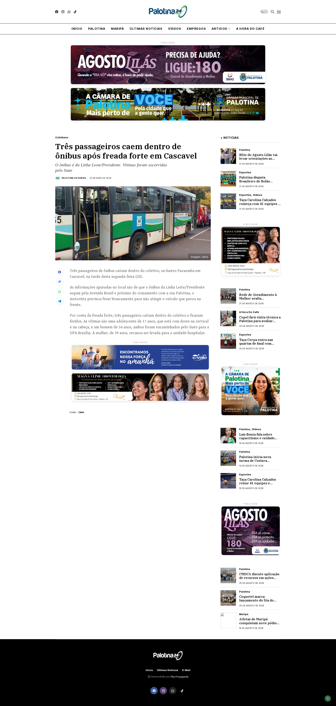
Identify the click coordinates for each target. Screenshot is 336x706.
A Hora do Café (249, 312)
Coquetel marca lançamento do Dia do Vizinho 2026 (256, 600)
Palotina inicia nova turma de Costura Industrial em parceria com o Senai (257, 462)
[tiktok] (75, 11)
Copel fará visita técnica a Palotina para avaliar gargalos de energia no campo (260, 322)
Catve (81, 412)
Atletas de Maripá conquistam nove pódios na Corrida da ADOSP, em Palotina (259, 624)
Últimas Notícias (167, 670)
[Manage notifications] (328, 698)
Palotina (244, 149)
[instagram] (62, 11)
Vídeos (257, 194)
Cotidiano (61, 137)
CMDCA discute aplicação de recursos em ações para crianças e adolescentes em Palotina (259, 579)
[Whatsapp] (69, 11)
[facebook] (56, 11)
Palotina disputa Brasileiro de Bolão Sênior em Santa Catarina (259, 181)
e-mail (186, 670)
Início (149, 670)
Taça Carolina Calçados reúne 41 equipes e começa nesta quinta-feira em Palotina (257, 485)
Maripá (243, 614)
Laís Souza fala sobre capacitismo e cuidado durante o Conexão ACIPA (259, 438)
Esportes (245, 172)
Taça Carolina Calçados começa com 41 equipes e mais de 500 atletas (259, 203)
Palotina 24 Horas (74, 178)
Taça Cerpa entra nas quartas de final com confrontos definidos (256, 343)
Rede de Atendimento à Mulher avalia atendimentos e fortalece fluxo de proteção (259, 300)
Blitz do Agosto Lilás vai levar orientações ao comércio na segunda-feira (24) (258, 160)
